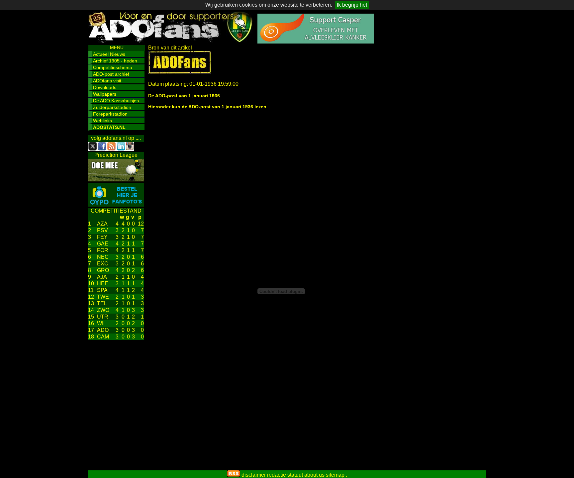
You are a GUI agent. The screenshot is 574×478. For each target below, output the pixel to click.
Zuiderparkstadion (112, 107)
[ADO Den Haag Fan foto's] (116, 205)
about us (314, 475)
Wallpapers (104, 94)
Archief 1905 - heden (115, 60)
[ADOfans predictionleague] (116, 179)
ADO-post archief (111, 74)
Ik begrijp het (352, 5)
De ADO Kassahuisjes (116, 100)
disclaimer (253, 475)
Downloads (104, 87)
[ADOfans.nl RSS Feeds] (233, 475)
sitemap (335, 475)
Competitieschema (112, 67)
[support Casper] (315, 42)
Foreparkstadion (110, 114)
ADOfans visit (107, 80)
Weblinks (102, 120)
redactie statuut (285, 475)
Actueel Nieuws (109, 54)
